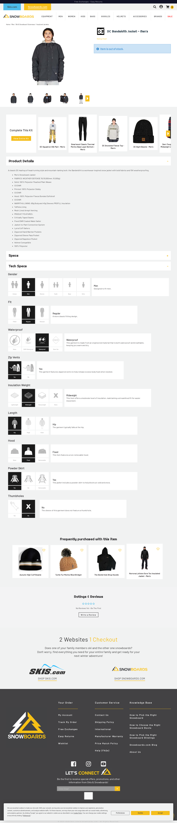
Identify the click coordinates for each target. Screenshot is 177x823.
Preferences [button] (26, 816)
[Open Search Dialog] (155, 7)
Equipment (47, 16)
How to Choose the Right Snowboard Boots (145, 726)
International (103, 729)
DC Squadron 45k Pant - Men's (52, 147)
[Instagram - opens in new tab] (88, 763)
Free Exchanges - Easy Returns (89, 2)
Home (8, 24)
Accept (160, 813)
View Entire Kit (21, 138)
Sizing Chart (102, 39)
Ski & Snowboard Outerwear (25, 24)
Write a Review (88, 615)
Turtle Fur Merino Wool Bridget (68, 575)
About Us (135, 752)
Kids (83, 16)
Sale (170, 16)
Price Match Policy (106, 743)
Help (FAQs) (102, 750)
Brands (158, 16)
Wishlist (63, 743)
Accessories (140, 16)
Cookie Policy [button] (77, 813)
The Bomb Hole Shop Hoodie (106, 575)
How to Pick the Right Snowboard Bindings (143, 736)
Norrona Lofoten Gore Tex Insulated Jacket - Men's (144, 574)
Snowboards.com (37, 6)
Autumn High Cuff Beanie (30, 575)
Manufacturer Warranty (109, 736)
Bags (92, 16)
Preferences (120, 813)
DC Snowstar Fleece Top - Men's (113, 146)
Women (71, 16)
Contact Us (102, 715)
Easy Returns (66, 736)
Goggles (105, 16)
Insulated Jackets (42, 24)
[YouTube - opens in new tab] (103, 763)
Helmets (121, 16)
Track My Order (67, 722)
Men (61, 16)
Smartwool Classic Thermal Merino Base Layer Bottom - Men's (83, 147)
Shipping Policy (104, 722)
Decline (140, 813)
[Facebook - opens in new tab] (73, 763)
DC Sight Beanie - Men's (143, 147)
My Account (65, 715)
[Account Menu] (161, 7)
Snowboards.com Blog (143, 744)
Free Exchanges (68, 729)
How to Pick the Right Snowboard (143, 716)
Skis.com (12, 6)
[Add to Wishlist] (44, 549)
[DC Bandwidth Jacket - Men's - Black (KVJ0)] (13, 97)
